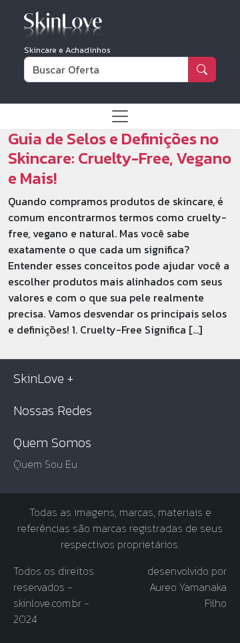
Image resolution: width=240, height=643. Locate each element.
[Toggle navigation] (120, 116)
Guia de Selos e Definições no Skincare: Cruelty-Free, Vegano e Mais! (119, 158)
